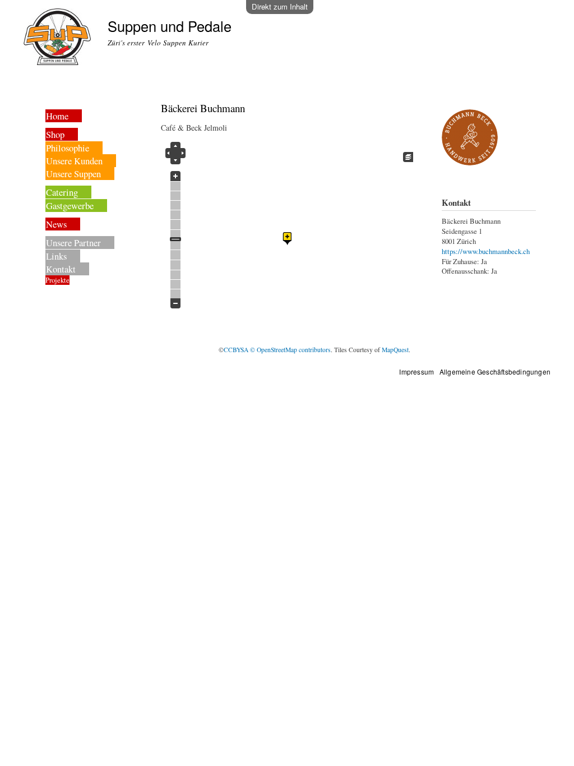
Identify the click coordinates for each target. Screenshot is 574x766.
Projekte (57, 280)
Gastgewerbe (70, 205)
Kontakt (61, 268)
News (56, 224)
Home (57, 115)
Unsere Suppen (73, 173)
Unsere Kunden (74, 160)
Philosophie (67, 147)
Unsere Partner (73, 242)
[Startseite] (58, 38)
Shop (55, 134)
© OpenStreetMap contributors (290, 349)
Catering (62, 192)
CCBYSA (236, 349)
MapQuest (395, 349)
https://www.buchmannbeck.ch (486, 251)
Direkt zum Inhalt (280, 6)
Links (56, 256)
